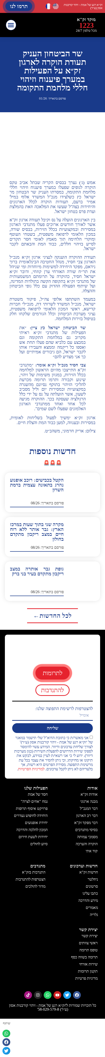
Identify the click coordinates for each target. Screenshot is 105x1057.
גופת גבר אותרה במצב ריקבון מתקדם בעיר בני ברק (37, 571)
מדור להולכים (35, 886)
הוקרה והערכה (87, 844)
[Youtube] (57, 995)
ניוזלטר (92, 879)
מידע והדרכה (88, 900)
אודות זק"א (89, 794)
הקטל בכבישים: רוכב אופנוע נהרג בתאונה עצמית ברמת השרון (37, 484)
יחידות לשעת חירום (33, 837)
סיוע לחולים (39, 844)
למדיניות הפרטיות (31, 769)
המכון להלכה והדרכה (32, 830)
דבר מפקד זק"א (86, 823)
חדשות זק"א (88, 872)
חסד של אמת (38, 794)
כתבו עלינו (90, 893)
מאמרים (91, 907)
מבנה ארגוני (89, 801)
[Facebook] (77, 995)
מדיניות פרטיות (86, 978)
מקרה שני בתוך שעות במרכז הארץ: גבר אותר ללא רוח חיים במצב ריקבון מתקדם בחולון (37, 532)
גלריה (94, 915)
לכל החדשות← (52, 615)
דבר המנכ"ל (89, 808)
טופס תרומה (88, 950)
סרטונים (91, 886)
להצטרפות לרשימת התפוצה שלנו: (64, 708)
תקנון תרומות (88, 971)
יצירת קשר (90, 936)
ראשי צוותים (88, 943)
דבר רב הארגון (87, 815)
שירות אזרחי (88, 964)
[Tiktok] (28, 995)
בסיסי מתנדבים (86, 830)
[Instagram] (38, 995)
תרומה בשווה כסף (84, 957)
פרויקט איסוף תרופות (32, 808)
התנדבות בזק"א (33, 872)
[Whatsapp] (48, 995)
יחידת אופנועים (36, 823)
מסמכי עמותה (87, 837)
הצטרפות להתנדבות (30, 879)
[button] (11, 25)
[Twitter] (67, 995)
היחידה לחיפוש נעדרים (31, 815)
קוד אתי (92, 851)
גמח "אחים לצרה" (34, 801)
